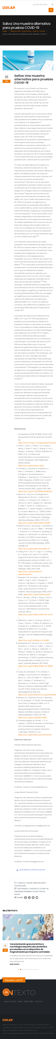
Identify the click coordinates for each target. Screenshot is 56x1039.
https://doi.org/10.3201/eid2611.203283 (34, 523)
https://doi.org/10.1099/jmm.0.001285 (33, 640)
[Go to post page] (28, 927)
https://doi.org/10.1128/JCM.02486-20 (33, 548)
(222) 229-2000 (41, 5)
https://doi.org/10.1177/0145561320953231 (35, 491)
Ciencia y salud (25, 883)
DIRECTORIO (28, 1001)
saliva (42, 891)
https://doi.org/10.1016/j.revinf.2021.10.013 (35, 735)
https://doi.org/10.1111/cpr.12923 (31, 465)
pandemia (18, 891)
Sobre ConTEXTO (10, 1001)
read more (14, 964)
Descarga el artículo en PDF (32, 870)
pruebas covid (31, 891)
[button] (52, 4)
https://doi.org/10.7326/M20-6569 (32, 717)
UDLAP (17, 894)
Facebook (25, 897)
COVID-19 (44, 888)
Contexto (34, 888)
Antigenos (23, 888)
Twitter (29, 897)
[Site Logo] (9, 7)
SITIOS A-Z (39, 1001)
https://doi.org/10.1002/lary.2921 (37, 594)
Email (36, 897)
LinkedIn (33, 897)
